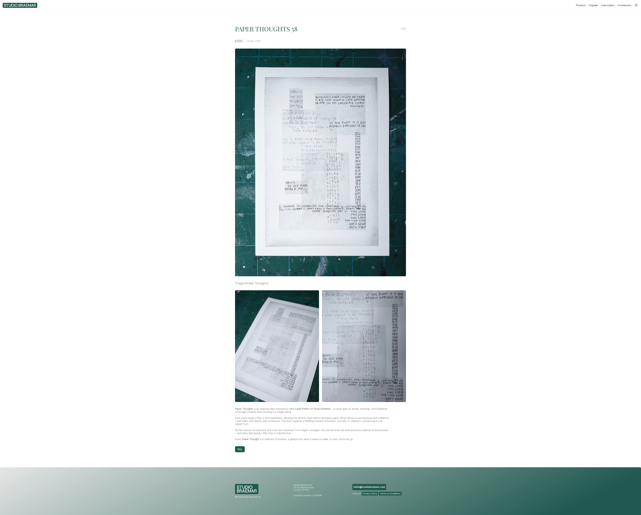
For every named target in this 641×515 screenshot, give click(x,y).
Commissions (624, 5)
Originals (593, 5)
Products (581, 5)
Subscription (607, 5)
